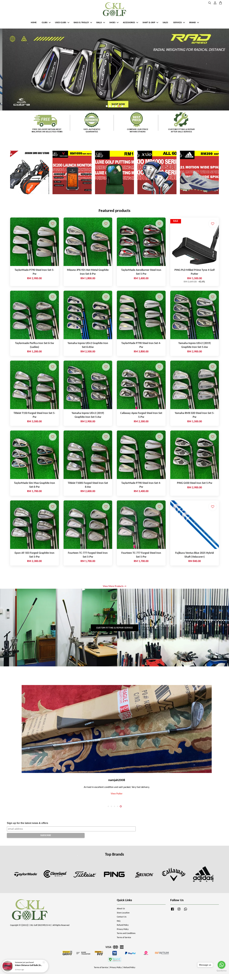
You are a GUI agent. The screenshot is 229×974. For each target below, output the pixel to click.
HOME (34, 22)
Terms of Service (124, 938)
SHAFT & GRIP (149, 22)
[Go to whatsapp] (221, 965)
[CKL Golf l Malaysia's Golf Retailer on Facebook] (172, 911)
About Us (121, 909)
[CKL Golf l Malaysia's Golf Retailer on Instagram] (179, 911)
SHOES (112, 22)
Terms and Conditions (126, 933)
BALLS (99, 22)
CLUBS (45, 22)
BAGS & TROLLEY (81, 22)
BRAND (192, 22)
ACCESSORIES (129, 22)
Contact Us (121, 917)
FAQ (118, 921)
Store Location (123, 913)
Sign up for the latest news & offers (27, 823)
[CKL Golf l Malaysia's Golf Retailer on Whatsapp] (185, 911)
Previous (6, 70)
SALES (165, 22)
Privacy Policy (123, 929)
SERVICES (177, 22)
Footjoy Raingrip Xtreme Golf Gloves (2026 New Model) (28, 965)
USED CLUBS (60, 22)
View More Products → (114, 586)
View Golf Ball (114, 795)
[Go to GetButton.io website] (222, 971)
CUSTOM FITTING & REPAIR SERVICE (114, 627)
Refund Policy (123, 925)
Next (222, 70)
